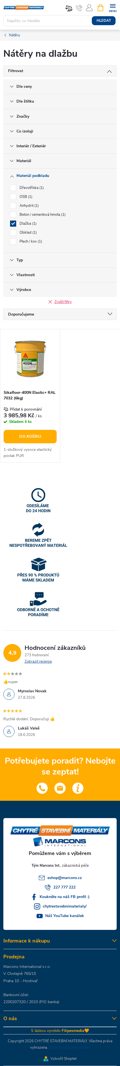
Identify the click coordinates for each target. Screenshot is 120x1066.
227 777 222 (64, 887)
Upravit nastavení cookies (69, 1047)
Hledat (104, 20)
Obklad (28, 232)
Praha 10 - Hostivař (20, 981)
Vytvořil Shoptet (63, 1058)
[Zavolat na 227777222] (79, 7)
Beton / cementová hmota (42, 214)
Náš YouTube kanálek (64, 915)
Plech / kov (30, 241)
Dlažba (27, 223)
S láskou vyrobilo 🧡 (60, 1030)
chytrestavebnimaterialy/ (65, 906)
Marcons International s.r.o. (27, 966)
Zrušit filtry (63, 301)
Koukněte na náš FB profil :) (65, 896)
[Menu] (112, 7)
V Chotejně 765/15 (19, 973)
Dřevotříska (31, 187)
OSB (25, 196)
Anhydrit (29, 205)
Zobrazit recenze (38, 661)
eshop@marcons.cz (64, 877)
